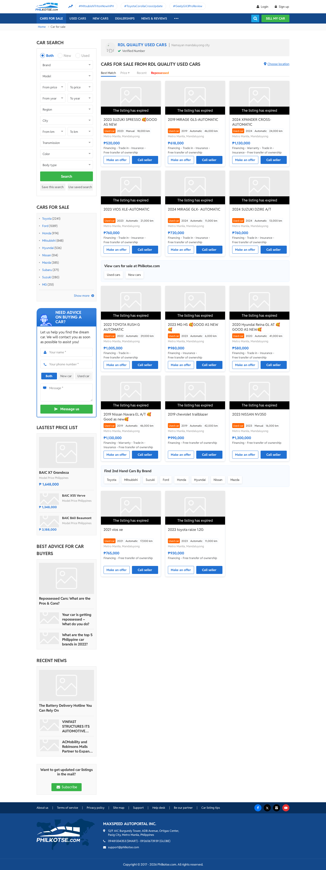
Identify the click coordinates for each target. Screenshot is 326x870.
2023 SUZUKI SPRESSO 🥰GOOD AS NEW (130, 122)
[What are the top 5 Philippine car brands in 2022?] (49, 638)
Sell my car (275, 18)
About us (42, 808)
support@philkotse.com (123, 847)
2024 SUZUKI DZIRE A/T (251, 209)
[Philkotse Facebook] (257, 807)
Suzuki (46, 277)
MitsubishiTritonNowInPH (97, 6)
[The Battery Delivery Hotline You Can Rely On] (66, 685)
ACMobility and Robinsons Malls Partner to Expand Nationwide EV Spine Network (77, 747)
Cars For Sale (51, 18)
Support (138, 808)
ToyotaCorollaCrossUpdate (145, 6)
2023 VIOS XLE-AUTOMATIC (126, 209)
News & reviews (154, 18)
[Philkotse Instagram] (276, 807)
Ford (45, 226)
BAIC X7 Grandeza (54, 472)
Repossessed (160, 73)
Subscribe (69, 787)
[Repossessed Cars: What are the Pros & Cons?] (66, 578)
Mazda (46, 263)
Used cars (77, 18)
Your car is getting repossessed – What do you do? (76, 619)
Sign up (283, 7)
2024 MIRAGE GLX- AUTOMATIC (194, 209)
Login (264, 7)
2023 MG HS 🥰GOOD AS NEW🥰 (193, 327)
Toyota (46, 219)
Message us (69, 409)
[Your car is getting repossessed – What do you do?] (49, 618)
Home (42, 27)
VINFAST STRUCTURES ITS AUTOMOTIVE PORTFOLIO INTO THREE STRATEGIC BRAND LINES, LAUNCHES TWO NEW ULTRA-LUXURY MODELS (77, 726)
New (67, 55)
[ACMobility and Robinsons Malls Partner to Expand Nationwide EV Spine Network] (49, 745)
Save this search (53, 187)
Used (85, 55)
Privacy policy (95, 808)
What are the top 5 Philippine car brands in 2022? (77, 640)
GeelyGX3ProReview (188, 6)
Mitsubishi (49, 241)
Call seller (145, 160)
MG (44, 285)
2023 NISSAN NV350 (249, 414)
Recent (142, 73)
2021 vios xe (113, 529)
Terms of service (67, 808)
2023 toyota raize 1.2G (186, 529)
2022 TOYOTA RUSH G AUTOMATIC (122, 327)
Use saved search (80, 187)
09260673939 (149, 841)
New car (66, 376)
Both (50, 55)
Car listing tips (210, 808)
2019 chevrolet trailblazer (188, 414)
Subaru (47, 270)
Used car (83, 376)
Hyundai (48, 248)
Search (66, 176)
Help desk (158, 808)
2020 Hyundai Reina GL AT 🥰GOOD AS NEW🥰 (256, 327)
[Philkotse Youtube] (285, 807)
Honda (46, 233)
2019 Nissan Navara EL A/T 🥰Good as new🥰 (127, 417)
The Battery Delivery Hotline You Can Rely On (65, 708)
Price (124, 73)
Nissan (46, 255)
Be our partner (183, 808)
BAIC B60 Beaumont (76, 518)
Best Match (108, 73)
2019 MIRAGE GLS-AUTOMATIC (193, 119)
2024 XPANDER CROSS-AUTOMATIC (251, 122)
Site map (118, 808)
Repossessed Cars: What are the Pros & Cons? (64, 601)
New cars (100, 18)
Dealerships (125, 18)
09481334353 (117, 841)
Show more (82, 296)
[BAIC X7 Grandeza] (66, 452)
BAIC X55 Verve (73, 496)
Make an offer (116, 160)
